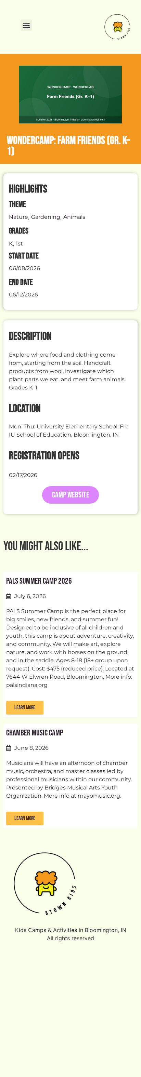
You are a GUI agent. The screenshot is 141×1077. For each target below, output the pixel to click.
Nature (18, 217)
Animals (74, 217)
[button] (26, 25)
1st (19, 243)
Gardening (45, 217)
